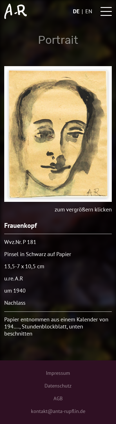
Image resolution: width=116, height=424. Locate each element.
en (88, 11)
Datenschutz (58, 385)
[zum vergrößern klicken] (58, 134)
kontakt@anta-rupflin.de (58, 411)
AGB (58, 398)
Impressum (58, 373)
